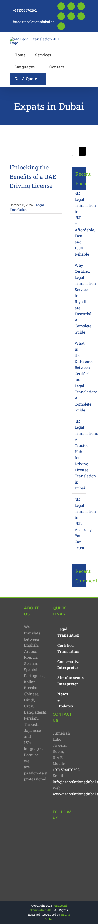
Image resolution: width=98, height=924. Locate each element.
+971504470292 (66, 769)
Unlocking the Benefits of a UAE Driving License (33, 176)
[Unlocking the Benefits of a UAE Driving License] (33, 147)
